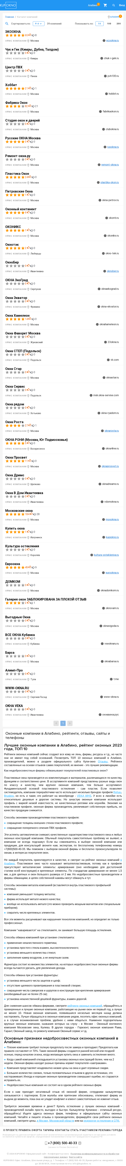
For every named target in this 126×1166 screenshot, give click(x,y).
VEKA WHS (84, 795)
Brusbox (9, 795)
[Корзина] (105, 5)
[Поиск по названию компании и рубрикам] (7, 24)
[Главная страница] (8, 5)
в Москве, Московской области (55, 1120)
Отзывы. (103, 761)
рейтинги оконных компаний (84, 1005)
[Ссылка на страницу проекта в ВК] (79, 1143)
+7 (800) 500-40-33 (62, 1143)
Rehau (117, 792)
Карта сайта (75, 1157)
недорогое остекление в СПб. (102, 1120)
